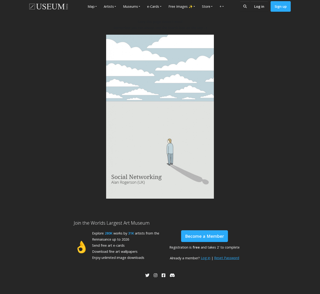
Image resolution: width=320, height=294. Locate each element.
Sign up (281, 6)
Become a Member (204, 236)
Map (91, 6)
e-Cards (153, 6)
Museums (130, 6)
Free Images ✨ (180, 6)
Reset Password (226, 258)
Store (206, 6)
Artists (109, 6)
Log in (259, 6)
